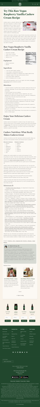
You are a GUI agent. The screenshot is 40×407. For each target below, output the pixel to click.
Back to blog (21, 295)
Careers (30, 331)
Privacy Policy (23, 381)
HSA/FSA (31, 344)
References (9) (8, 185)
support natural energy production (17, 160)
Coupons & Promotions (14, 342)
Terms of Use (12, 381)
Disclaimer (18, 381)
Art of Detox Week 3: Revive (27, 278)
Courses (22, 338)
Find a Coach (14, 344)
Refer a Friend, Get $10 (6, 343)
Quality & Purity (23, 341)
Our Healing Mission (23, 336)
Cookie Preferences (15, 347)
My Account (5, 331)
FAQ (12, 331)
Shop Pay (13, 338)
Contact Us (20, 373)
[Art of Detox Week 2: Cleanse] (11, 272)
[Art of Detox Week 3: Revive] (28, 272)
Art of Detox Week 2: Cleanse (11, 278)
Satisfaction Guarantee (31, 342)
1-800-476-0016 (20, 367)
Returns (13, 336)
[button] (2, 4)
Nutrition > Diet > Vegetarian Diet (15, 240)
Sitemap (28, 381)
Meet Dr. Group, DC (23, 332)
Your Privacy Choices (6, 348)
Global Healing (21, 404)
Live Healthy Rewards (5, 337)
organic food (7, 124)
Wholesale (31, 336)
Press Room (31, 338)
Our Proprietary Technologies (23, 344)
